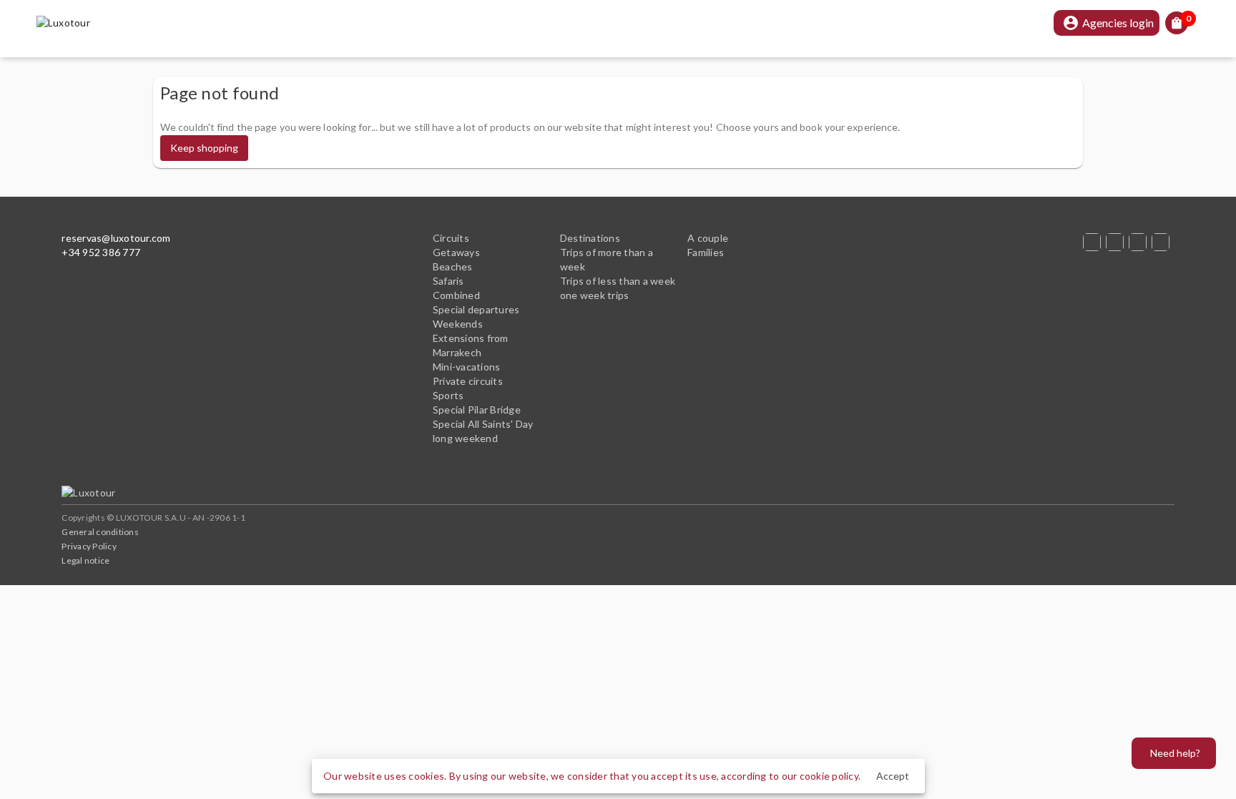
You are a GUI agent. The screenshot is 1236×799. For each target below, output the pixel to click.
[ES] (1094, 242)
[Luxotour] (78, 493)
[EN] (1140, 242)
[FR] (1163, 242)
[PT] (1117, 242)
